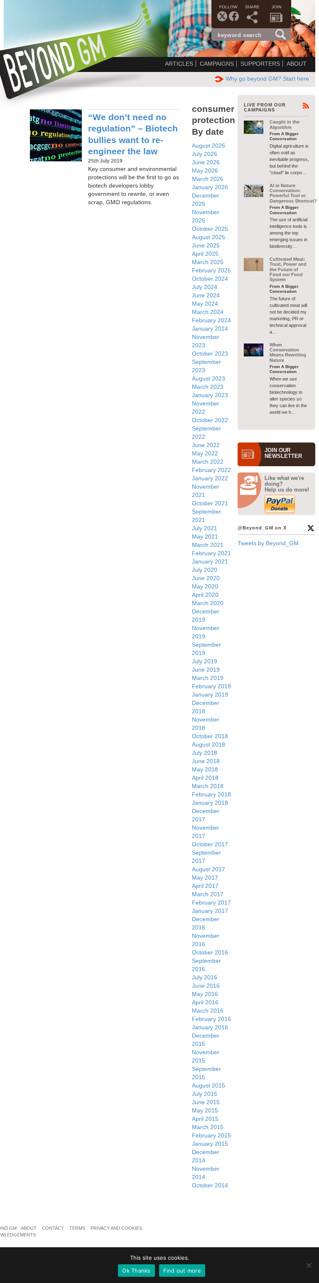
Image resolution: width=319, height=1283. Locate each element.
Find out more (182, 1270)
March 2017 (207, 894)
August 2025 (208, 237)
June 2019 (206, 669)
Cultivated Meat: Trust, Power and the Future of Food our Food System (288, 269)
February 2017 (211, 902)
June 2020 (206, 578)
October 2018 (210, 736)
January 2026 (210, 187)
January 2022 (210, 478)
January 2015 (210, 1143)
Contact (53, 1228)
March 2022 (207, 461)
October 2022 (210, 420)
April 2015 (205, 1118)
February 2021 (211, 553)
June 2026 (206, 162)
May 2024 (205, 303)
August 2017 (208, 869)
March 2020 (207, 603)
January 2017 (210, 910)
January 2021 (210, 561)
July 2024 (204, 287)
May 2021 (205, 536)
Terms (77, 1228)
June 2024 (206, 295)
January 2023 (210, 395)
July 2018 (204, 752)
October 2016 (210, 952)
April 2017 (205, 886)
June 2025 (206, 245)
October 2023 (210, 353)
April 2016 (205, 1002)
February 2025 (211, 270)
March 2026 (207, 179)
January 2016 (210, 1027)
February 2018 (211, 794)
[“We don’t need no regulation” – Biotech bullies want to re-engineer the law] (56, 135)
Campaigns (217, 63)
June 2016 (206, 985)
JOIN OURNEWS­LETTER (283, 453)
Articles (179, 63)
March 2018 (207, 786)
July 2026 (204, 154)
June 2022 (206, 445)
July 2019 (204, 661)
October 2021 (210, 503)
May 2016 (205, 994)
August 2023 (208, 378)
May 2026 (205, 170)
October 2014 (210, 1185)
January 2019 (210, 694)
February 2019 (211, 686)
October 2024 (210, 278)
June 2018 (206, 761)
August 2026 (208, 145)
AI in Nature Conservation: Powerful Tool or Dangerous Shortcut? (293, 193)
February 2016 (211, 1019)
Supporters (260, 63)
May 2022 (205, 453)
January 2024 (210, 328)
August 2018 (208, 744)
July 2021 (204, 528)
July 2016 (204, 977)
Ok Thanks (136, 1270)
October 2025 (210, 228)
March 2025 (207, 262)
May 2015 (205, 1110)
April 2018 (205, 777)
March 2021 (207, 544)
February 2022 (211, 470)
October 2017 (210, 844)
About (297, 63)
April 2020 (205, 594)
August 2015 (208, 1085)
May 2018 (205, 769)
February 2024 (211, 320)
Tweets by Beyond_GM (268, 543)
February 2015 (211, 1135)
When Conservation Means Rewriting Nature (288, 352)
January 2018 (210, 802)
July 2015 (204, 1093)
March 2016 (207, 1010)
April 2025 (205, 253)
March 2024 (207, 312)
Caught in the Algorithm (284, 124)
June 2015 (206, 1102)
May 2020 (205, 586)
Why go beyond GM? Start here (267, 78)
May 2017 (205, 877)
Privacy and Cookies (116, 1228)
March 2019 (207, 678)
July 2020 (204, 569)
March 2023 (207, 386)
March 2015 (207, 1127)
